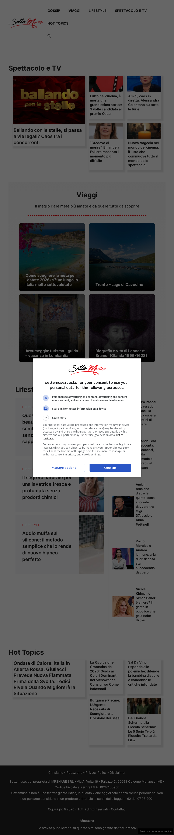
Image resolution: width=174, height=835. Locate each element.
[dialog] (87, 417)
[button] (87, 418)
